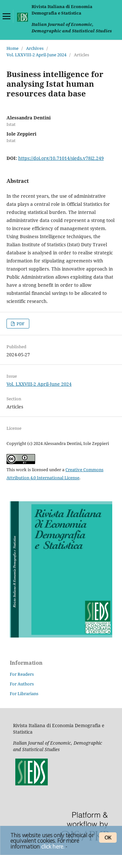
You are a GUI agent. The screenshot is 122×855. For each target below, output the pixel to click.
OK (107, 837)
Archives (35, 48)
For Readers (22, 674)
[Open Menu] (6, 16)
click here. (52, 846)
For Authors (22, 684)
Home (13, 48)
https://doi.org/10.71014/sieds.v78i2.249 (61, 158)
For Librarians (24, 693)
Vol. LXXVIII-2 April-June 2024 (36, 55)
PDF (20, 324)
